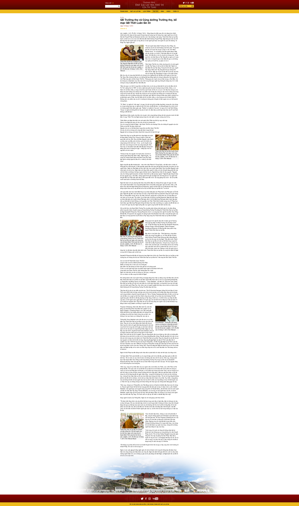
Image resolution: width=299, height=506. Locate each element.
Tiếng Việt (108, 3)
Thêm (175, 11)
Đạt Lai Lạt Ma (135, 11)
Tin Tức (155, 11)
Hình (162, 11)
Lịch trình (146, 11)
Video (168, 11)
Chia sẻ (122, 28)
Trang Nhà (124, 11)
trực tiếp (183, 6)
